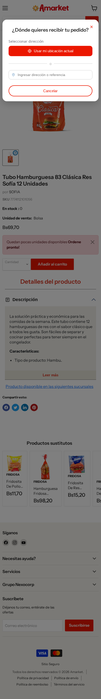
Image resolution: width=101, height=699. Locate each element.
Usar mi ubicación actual (53, 51)
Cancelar (50, 91)
